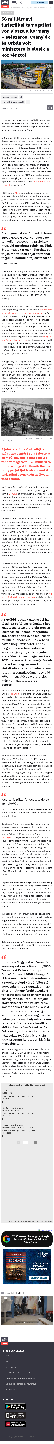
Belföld (7, 13)
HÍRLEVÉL (10, 1362)
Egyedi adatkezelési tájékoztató (21, 1378)
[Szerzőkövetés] (21, 97)
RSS (7, 1356)
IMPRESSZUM (11, 1367)
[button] (50, 8)
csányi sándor (30, 8)
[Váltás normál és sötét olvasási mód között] (21, 2)
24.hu (17, 193)
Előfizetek (39, 2)
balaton (16, 8)
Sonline (13, 493)
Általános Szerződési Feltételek (21, 1384)
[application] (27, 1310)
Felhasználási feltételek (18, 1373)
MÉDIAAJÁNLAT (12, 1390)
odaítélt (15, 694)
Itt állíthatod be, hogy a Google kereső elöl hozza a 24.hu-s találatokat (30, 1239)
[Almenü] (14, 2)
